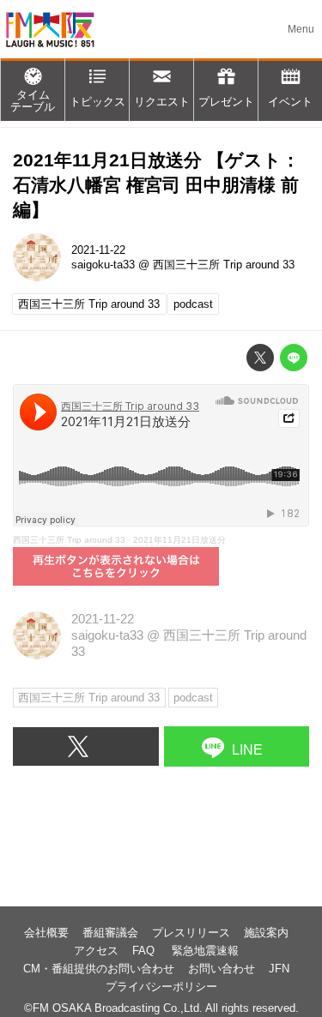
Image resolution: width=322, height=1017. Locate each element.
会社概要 (46, 932)
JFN (279, 968)
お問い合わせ (221, 968)
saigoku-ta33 (103, 264)
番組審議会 (110, 932)
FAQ (145, 950)
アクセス (96, 950)
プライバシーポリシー (161, 986)
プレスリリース (191, 932)
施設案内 (266, 932)
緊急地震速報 (205, 950)
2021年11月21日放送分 (179, 540)
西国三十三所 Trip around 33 (224, 264)
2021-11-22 (98, 250)
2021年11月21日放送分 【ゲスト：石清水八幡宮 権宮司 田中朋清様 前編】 (156, 184)
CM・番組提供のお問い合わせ (98, 968)
